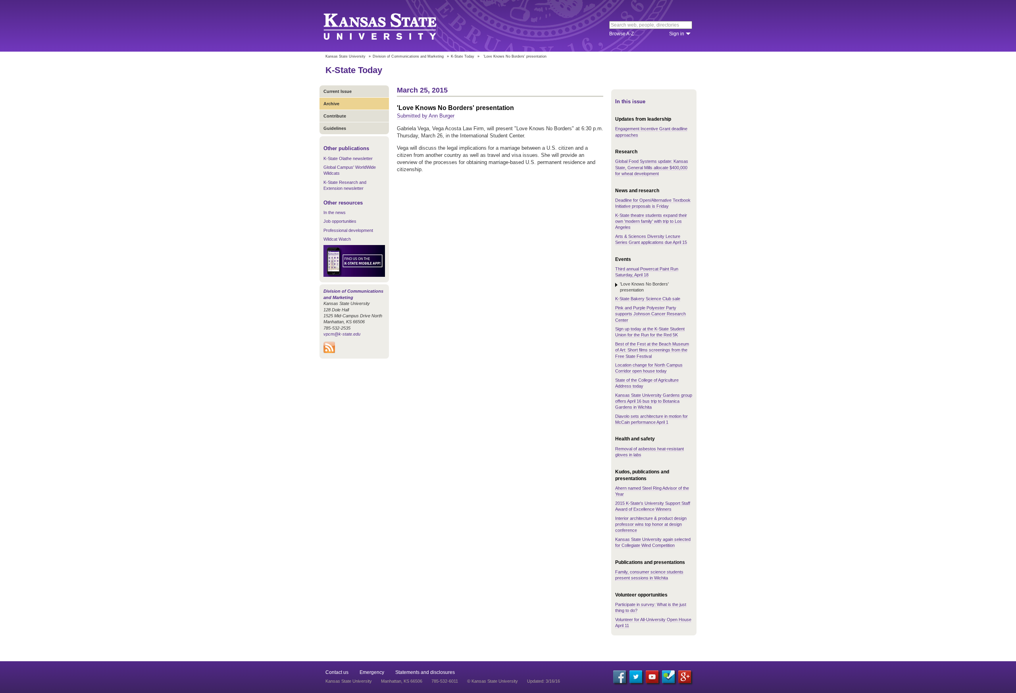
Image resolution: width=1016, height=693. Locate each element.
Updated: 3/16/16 (543, 681)
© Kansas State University (492, 681)
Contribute (334, 116)
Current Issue (337, 91)
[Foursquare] (668, 676)
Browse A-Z (621, 34)
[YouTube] (652, 676)
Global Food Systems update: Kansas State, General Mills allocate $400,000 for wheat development (651, 167)
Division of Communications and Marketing (408, 56)
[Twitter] (635, 676)
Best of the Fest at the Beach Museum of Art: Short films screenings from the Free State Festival (652, 350)
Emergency (372, 672)
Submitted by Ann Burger (425, 116)
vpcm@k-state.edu (341, 334)
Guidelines (334, 128)
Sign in (676, 34)
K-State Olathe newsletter (348, 158)
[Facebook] (619, 676)
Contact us (336, 672)
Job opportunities (339, 221)
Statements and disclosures (425, 672)
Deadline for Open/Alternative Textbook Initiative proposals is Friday (653, 203)
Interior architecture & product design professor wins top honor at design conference (651, 524)
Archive (331, 103)
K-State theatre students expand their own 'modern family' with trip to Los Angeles (651, 221)
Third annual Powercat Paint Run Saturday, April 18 (646, 271)
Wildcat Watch (337, 239)
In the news (334, 212)
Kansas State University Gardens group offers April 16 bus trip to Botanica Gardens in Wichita (653, 401)
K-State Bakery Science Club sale (647, 298)
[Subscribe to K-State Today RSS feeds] (329, 351)
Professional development (348, 230)
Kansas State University (390, 26)
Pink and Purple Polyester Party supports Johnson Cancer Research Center (650, 313)
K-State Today (462, 56)
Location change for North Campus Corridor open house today (649, 368)
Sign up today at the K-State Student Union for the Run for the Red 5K (650, 331)
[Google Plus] (684, 676)
